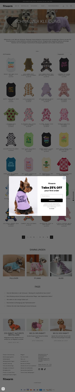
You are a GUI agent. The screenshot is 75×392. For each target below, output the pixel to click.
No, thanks (51, 208)
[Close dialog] (64, 178)
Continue (52, 200)
